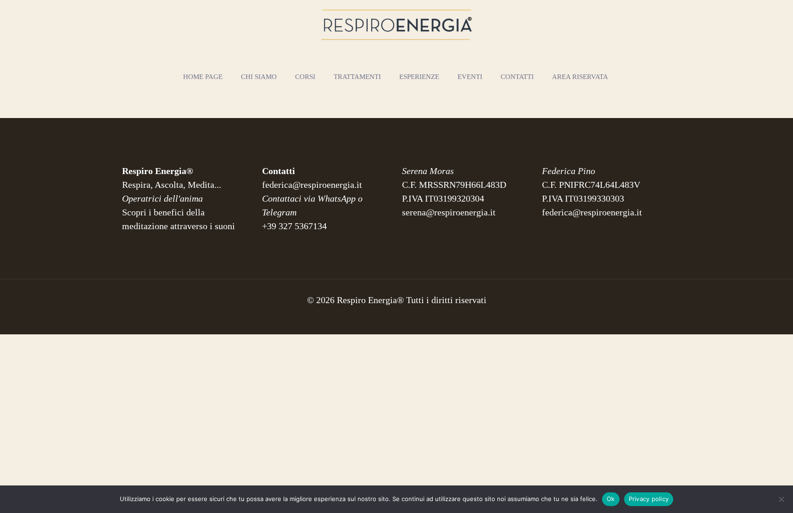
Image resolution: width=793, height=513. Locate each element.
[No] (781, 499)
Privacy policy (649, 498)
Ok (611, 498)
